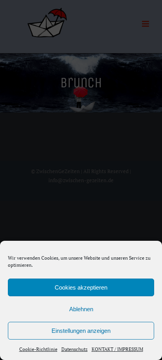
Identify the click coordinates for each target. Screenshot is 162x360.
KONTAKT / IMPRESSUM (117, 349)
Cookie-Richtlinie (38, 349)
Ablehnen (81, 309)
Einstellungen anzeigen (81, 330)
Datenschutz (74, 349)
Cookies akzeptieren (81, 287)
